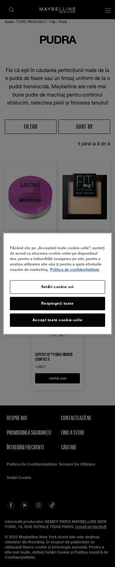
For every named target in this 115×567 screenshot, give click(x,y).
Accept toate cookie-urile (57, 320)
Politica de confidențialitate (74, 269)
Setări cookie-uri (57, 287)
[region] (57, 283)
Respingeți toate (57, 303)
